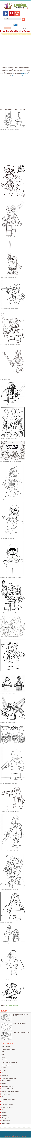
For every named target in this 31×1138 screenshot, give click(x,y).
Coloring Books (6, 1065)
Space (4, 1112)
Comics (4, 1067)
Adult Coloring (6, 1046)
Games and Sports (7, 1086)
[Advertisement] (15, 51)
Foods (4, 1083)
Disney (4, 1070)
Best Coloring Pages (11, 34)
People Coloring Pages (8, 1099)
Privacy (7, 1136)
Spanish (4, 1115)
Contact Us (23, 1136)
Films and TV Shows (8, 28)
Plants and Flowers (7, 1104)
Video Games (6, 1123)
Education (5, 1075)
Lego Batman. (24, 75)
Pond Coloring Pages (19, 1023)
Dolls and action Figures (9, 1073)
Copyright (11, 1136)
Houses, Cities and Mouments (10, 1091)
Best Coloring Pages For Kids (12, 1133)
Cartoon (4, 1059)
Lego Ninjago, (14, 75)
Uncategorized (6, 1120)
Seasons (4, 1110)
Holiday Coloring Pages (8, 1088)
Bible (3, 1051)
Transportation (6, 1118)
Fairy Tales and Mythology (9, 1078)
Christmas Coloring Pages (9, 1062)
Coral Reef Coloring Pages (21, 1032)
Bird (3, 1054)
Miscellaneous (6, 1094)
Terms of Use (17, 1136)
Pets (3, 1102)
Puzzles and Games (7, 1107)
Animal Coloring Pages (8, 1049)
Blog (3, 1057)
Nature (4, 1096)
